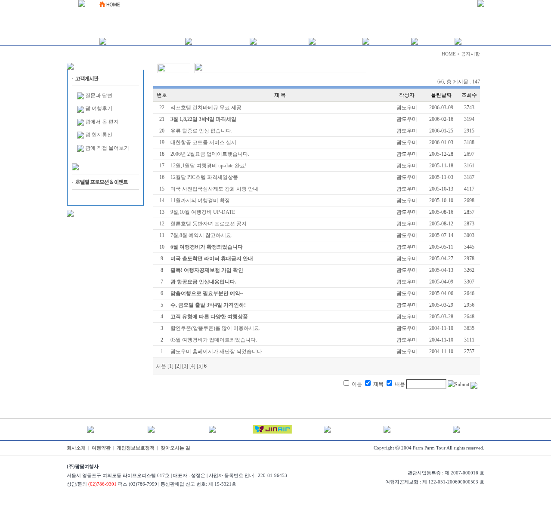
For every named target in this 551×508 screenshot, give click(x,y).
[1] (170, 366)
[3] (185, 366)
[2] (178, 366)
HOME (449, 54)
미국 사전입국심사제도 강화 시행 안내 (214, 189)
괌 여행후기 (98, 108)
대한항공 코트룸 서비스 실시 (203, 142)
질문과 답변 (98, 95)
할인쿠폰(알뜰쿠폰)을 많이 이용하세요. (215, 328)
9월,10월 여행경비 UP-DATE (202, 212)
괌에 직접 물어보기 (107, 148)
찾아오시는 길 (175, 448)
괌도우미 (406, 108)
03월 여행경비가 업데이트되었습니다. (213, 340)
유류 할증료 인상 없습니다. (201, 131)
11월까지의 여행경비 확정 (200, 200)
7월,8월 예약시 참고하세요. (201, 235)
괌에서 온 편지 (102, 122)
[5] (200, 366)
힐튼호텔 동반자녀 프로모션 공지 (208, 224)
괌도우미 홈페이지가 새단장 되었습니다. (216, 351)
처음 (161, 366)
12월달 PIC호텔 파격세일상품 (204, 177)
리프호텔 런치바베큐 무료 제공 (205, 108)
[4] (192, 366)
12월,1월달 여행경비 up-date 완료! (208, 166)
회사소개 (76, 448)
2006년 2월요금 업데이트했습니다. (209, 154)
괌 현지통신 (98, 135)
